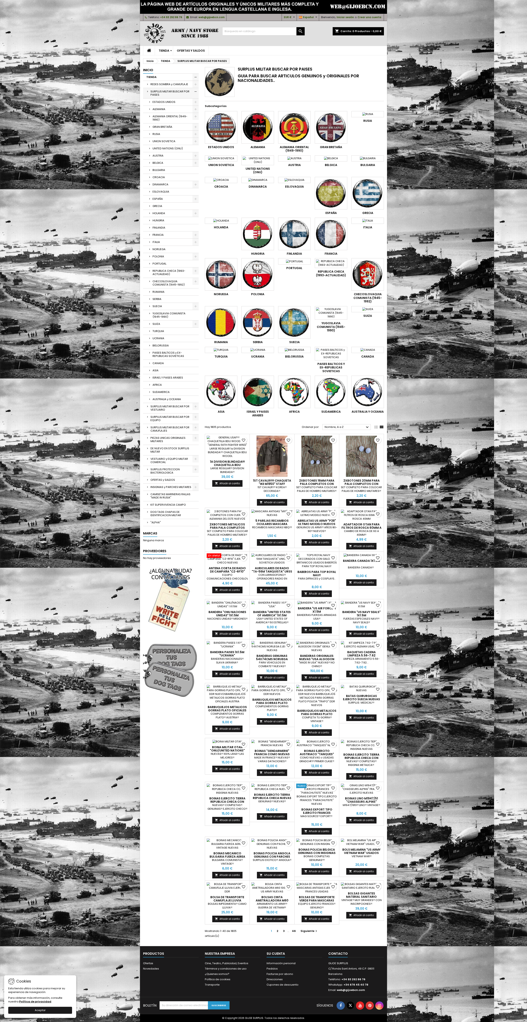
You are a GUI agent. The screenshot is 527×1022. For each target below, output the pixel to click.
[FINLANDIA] (294, 234)
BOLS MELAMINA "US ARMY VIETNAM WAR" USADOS (361, 851)
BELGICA (158, 163)
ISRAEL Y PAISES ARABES (168, 378)
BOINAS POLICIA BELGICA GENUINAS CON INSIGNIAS (317, 851)
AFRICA (157, 385)
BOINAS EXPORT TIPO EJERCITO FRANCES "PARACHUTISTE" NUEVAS (316, 812)
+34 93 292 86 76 (171, 17)
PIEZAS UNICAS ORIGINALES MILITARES (167, 439)
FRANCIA (158, 235)
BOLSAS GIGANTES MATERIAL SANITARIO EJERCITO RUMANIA (361, 896)
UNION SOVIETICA (164, 141)
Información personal (281, 963)
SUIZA (156, 324)
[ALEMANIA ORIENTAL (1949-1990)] (294, 127)
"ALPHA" (155, 522)
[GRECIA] (367, 193)
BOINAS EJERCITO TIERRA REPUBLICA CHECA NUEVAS (272, 796)
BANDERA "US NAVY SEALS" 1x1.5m (361, 613)
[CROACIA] (221, 180)
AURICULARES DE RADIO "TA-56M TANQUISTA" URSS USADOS (272, 571)
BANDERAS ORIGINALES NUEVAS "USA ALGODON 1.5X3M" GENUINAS (316, 659)
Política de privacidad (35, 1001)
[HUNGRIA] (257, 234)
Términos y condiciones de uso (226, 969)
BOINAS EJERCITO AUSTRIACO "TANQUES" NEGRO (317, 754)
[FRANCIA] (331, 234)
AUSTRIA (158, 156)
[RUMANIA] (221, 322)
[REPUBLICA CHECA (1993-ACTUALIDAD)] (331, 263)
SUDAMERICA (161, 392)
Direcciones (275, 979)
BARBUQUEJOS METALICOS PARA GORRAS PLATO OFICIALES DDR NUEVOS (271, 703)
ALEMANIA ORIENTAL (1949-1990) (170, 118)
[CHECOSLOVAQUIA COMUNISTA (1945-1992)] (367, 274)
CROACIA (159, 177)
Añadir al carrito (227, 483)
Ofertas (148, 963)
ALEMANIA (159, 109)
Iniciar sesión (345, 17)
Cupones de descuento (282, 985)
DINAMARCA (160, 184)
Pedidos (272, 969)
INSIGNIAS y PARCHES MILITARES (170, 487)
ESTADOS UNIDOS (164, 102)
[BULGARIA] (367, 158)
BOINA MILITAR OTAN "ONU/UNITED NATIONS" (227, 749)
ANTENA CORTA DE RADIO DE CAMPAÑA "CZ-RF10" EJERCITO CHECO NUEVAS (227, 571)
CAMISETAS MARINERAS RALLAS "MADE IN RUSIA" (170, 495)
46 (294, 931)
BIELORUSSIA (161, 345)
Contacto (338, 953)
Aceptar (40, 1010)
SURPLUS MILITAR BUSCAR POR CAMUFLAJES (169, 429)
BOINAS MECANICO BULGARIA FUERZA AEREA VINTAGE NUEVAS (227, 856)
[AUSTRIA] (294, 158)
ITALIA (156, 242)
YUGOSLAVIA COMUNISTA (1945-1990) (169, 315)
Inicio (148, 70)
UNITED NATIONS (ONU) (168, 148)
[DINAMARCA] (257, 180)
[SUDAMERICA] (331, 392)
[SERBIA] (257, 322)
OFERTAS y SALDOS (191, 51)
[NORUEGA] (221, 274)
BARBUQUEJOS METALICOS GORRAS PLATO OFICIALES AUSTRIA (227, 710)
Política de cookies (217, 979)
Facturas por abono (280, 974)
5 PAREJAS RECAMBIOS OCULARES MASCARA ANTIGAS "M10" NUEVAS (272, 524)
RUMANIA (158, 292)
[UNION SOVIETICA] (221, 158)
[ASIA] (221, 392)
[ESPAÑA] (331, 193)
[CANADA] (367, 350)
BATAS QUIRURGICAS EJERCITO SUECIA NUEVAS (361, 697)
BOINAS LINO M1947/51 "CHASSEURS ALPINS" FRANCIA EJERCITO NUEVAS (361, 801)
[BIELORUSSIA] (294, 350)
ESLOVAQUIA (161, 192)
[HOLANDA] (221, 221)
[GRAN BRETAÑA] (331, 127)
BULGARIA (159, 170)
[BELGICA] (331, 158)
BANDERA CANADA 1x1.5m (361, 561)
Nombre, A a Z (347, 427)
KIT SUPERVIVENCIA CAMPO (168, 505)
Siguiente (309, 931)
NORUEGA (159, 249)
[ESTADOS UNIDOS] (221, 127)
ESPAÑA (158, 199)
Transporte (212, 985)
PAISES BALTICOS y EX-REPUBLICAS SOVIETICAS (168, 354)
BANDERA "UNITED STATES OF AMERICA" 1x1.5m (272, 613)
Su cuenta (276, 953)
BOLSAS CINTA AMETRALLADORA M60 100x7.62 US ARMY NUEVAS (271, 900)
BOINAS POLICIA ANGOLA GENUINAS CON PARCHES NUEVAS (272, 856)
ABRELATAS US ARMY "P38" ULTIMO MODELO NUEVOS (316, 522)
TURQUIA (158, 331)
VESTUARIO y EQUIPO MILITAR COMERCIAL (169, 460)
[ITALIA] (367, 221)
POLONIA (158, 256)
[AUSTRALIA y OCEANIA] (367, 392)
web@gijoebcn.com (211, 17)
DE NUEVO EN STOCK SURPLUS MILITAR (169, 450)
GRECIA (157, 206)
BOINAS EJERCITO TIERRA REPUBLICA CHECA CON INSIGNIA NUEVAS (361, 758)
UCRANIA (158, 338)
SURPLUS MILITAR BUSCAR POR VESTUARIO (169, 408)
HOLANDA (159, 213)
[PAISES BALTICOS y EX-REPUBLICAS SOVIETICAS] (331, 353)
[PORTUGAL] (294, 261)
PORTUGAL (159, 264)
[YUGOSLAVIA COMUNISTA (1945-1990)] (331, 313)
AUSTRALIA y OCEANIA (167, 399)
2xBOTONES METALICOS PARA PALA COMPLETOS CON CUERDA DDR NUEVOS (227, 527)
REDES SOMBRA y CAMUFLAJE (169, 84)
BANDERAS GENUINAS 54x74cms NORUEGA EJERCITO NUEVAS (272, 659)
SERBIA (157, 299)
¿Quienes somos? (217, 974)
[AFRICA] (294, 392)
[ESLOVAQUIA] (294, 180)
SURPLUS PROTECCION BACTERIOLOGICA (165, 471)
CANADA (158, 363)
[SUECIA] (294, 322)
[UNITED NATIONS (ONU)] (257, 160)
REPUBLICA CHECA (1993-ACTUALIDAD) (169, 272)
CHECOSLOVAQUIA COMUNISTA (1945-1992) (169, 283)
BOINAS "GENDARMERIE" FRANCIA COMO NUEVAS (272, 752)
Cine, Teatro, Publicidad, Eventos (226, 963)
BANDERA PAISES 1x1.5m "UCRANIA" (227, 653)
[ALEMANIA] (257, 127)
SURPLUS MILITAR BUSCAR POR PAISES (169, 93)
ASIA (156, 370)
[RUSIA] (367, 114)
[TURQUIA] (221, 350)
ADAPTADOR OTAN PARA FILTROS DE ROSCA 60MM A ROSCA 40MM (361, 527)
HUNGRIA (158, 220)
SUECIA (157, 306)
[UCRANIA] (257, 350)
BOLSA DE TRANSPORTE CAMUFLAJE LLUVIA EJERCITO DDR (227, 900)
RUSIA (156, 134)
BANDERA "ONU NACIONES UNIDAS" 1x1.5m (227, 613)
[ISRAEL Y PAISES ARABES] (257, 392)
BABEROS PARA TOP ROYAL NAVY (316, 573)
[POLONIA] (257, 274)
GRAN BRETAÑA (162, 127)
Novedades (151, 969)
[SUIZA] (367, 309)
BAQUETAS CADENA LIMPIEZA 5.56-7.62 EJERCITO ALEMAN (361, 655)
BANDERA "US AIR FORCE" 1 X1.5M (317, 610)
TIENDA (164, 51)
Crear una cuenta (369, 17)
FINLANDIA (159, 228)
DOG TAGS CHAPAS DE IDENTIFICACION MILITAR (165, 513)
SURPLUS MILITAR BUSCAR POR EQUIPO (169, 418)
